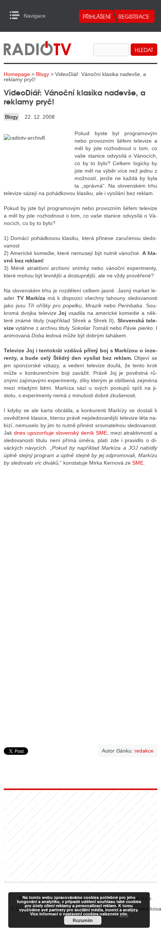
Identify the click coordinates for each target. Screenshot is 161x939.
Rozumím (83, 920)
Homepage (17, 74)
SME (137, 463)
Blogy (42, 74)
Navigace (17, 15)
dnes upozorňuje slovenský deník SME (60, 433)
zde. (124, 914)
